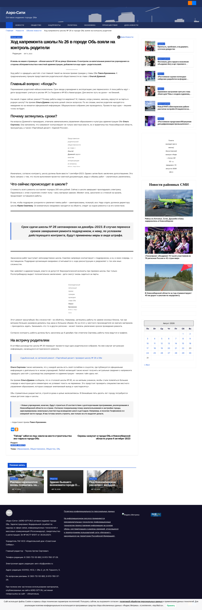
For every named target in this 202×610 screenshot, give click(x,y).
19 (162, 348)
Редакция (17, 53)
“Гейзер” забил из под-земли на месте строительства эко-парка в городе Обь (42, 437)
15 (183, 343)
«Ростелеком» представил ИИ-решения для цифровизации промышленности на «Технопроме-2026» (174, 124)
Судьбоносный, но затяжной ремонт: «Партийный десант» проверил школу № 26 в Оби (61, 358)
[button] (194, 25)
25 (154, 353)
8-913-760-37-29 (50, 557)
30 (190, 353)
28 (176, 353)
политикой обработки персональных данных (141, 602)
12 (162, 343)
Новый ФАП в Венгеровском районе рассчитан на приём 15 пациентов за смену (173, 109)
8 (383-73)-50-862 (32, 557)
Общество (36, 25)
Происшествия (110, 25)
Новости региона (164, 59)
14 (176, 343)
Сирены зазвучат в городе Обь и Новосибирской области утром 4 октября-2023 (104, 437)
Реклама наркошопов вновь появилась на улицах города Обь (23, 484)
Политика (73, 25)
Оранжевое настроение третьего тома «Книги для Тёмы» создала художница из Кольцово (174, 94)
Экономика (90, 25)
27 (169, 353)
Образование (23, 449)
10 (148, 343)
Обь (58, 449)
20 (169, 348)
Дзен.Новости (131, 25)
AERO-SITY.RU (36, 590)
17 (147, 348)
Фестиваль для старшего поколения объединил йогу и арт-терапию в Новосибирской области (173, 64)
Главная (9, 30)
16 (190, 343)
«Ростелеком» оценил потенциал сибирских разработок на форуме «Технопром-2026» (172, 79)
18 (155, 348)
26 (162, 353)
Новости (20, 25)
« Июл (147, 365)
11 (154, 343)
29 (183, 353)
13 (169, 343)
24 (147, 353)
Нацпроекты (54, 25)
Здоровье (161, 44)
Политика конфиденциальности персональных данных (89, 511)
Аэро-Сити (15, 12)
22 (183, 348)
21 (176, 348)
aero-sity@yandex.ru (44, 563)
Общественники (37, 449)
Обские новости (33, 30)
